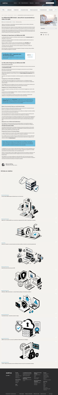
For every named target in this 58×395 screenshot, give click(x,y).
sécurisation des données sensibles (8, 125)
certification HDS (5, 100)
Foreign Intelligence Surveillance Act (26, 73)
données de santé (29, 37)
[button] (41, 35)
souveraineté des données (6, 67)
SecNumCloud (14, 99)
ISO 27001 (27, 42)
